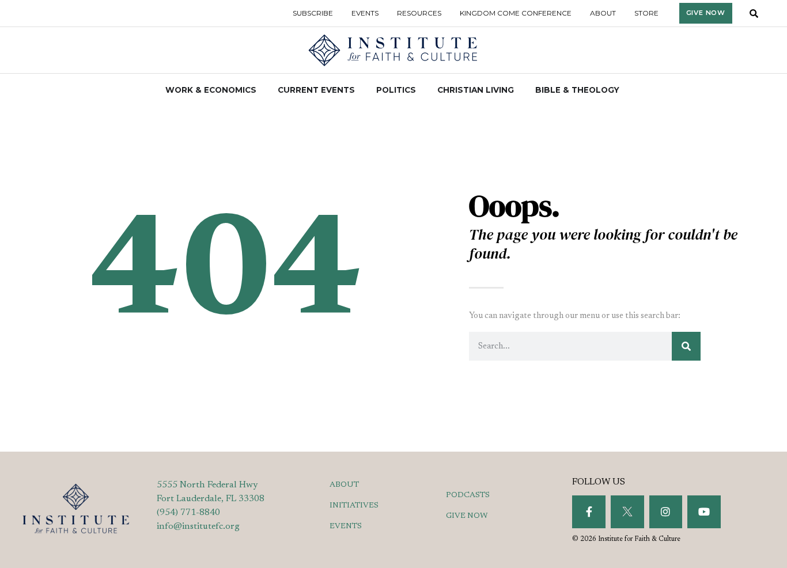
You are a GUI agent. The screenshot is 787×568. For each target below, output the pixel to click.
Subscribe (313, 13)
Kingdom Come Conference (516, 13)
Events (365, 13)
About (603, 13)
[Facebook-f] (589, 512)
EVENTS (346, 526)
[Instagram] (666, 512)
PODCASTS (468, 495)
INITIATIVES (354, 506)
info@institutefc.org (198, 526)
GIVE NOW (467, 516)
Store (646, 13)
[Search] (686, 346)
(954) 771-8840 (188, 512)
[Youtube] (704, 512)
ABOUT (344, 485)
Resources (419, 13)
